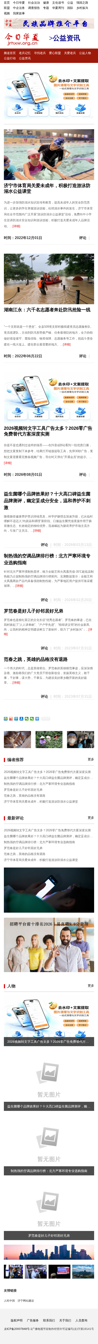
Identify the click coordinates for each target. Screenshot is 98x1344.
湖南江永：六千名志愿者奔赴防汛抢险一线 (47, 309)
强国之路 (82, 2)
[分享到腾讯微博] (16, 719)
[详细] (16, 226)
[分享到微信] (27, 719)
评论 (82, 238)
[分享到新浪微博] (11, 719)
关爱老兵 (70, 53)
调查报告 (34, 8)
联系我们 (49, 1320)
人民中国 (9, 1300)
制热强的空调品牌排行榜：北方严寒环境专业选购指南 (39, 783)
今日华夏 (19, 2)
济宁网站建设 (26, 1300)
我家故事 (19, 13)
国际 (70, 8)
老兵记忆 (25, 53)
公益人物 (85, 53)
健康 (46, 2)
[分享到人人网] (21, 719)
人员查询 (81, 1320)
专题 (46, 8)
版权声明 (17, 1320)
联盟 (7, 8)
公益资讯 (25, 58)
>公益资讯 (64, 38)
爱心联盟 (55, 53)
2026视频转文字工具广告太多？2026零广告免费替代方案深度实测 (47, 772)
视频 (7, 13)
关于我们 (65, 1320)
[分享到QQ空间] (6, 719)
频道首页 (10, 53)
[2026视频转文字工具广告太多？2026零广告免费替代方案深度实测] (49, 94)
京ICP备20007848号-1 (18, 1329)
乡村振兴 (82, 8)
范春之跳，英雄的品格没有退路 (36, 659)
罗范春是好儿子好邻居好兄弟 (33, 610)
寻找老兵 (40, 53)
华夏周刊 (58, 8)
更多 (91, 759)
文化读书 (58, 2)
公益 (70, 2)
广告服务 (33, 1320)
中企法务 (19, 8)
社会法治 (34, 2)
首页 (7, 2)
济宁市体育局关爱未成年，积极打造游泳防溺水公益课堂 (41, 801)
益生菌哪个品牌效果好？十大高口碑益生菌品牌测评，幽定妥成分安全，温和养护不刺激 (47, 500)
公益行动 (10, 58)
